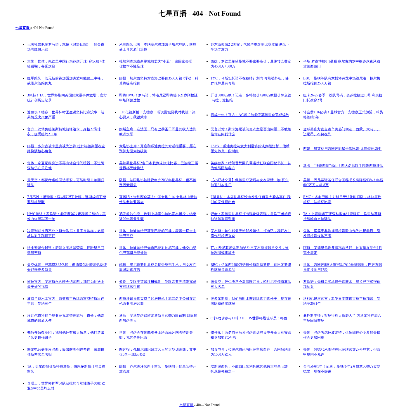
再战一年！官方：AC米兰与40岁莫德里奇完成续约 (250, 115)
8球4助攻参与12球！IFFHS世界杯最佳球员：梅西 (249, 318)
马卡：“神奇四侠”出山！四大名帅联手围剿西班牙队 (343, 166)
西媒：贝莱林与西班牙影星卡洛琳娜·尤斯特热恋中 (342, 149)
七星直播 (186, 405)
